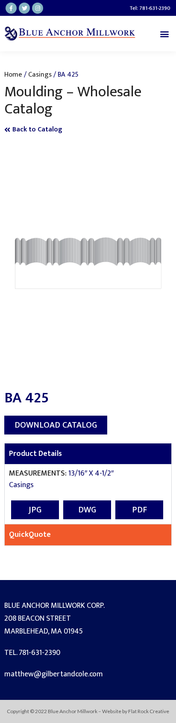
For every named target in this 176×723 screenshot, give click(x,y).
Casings (40, 74)
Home (13, 74)
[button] (165, 34)
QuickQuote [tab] (30, 534)
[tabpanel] (88, 494)
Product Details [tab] (35, 453)
